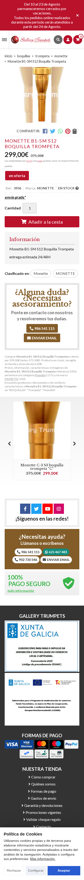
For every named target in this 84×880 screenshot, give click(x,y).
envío (29, 160)
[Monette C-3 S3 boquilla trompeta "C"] (42, 430)
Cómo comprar (43, 777)
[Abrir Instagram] (58, 508)
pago (39, 160)
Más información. (43, 859)
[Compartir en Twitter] (52, 131)
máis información (20, 591)
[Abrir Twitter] (36, 508)
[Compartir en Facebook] (45, 131)
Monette (40, 375)
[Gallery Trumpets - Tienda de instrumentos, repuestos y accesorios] (31, 40)
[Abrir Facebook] (25, 508)
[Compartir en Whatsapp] (60, 131)
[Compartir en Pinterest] (67, 131)
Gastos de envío (43, 798)
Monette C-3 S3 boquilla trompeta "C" (42, 467)
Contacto (43, 826)
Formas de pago (43, 791)
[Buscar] (58, 39)
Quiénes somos (43, 784)
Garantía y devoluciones (43, 805)
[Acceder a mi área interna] (67, 39)
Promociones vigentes (43, 812)
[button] (74, 443)
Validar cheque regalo (43, 819)
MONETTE (11, 379)
